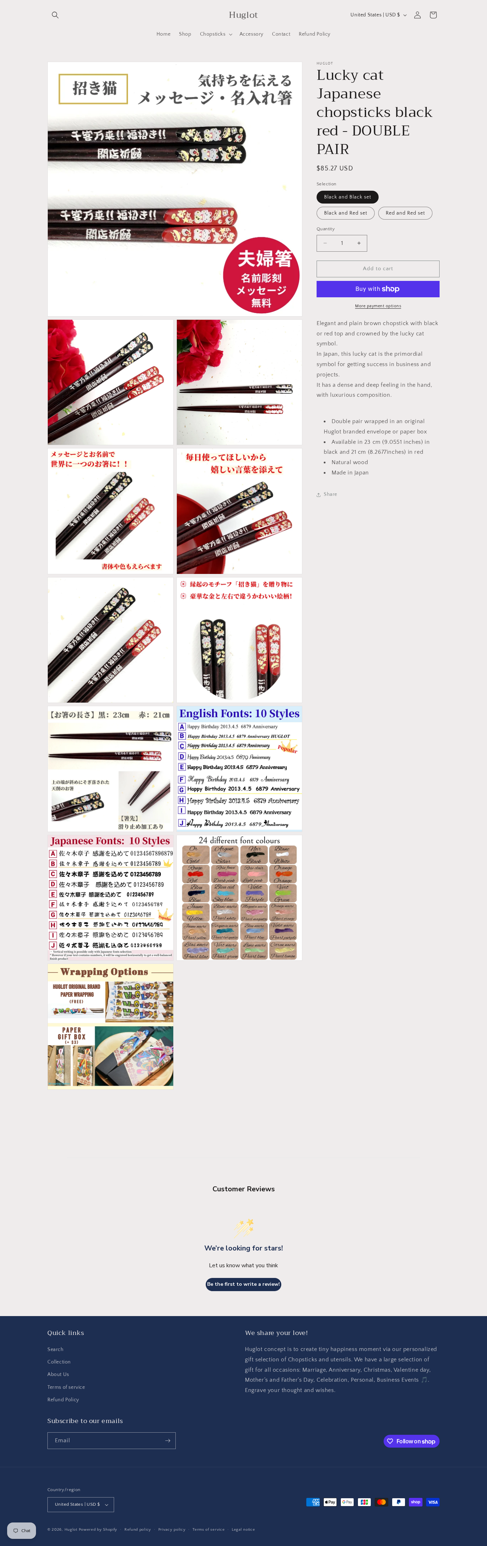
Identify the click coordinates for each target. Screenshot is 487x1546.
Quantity (326, 228)
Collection (59, 1362)
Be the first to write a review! (243, 1284)
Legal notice (243, 1529)
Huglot (71, 1529)
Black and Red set (345, 213)
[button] (55, 15)
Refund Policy (63, 1400)
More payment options (378, 306)
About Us (58, 1374)
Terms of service (66, 1387)
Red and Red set (405, 213)
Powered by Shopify (98, 1529)
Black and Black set (347, 197)
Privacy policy (172, 1529)
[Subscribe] (167, 1440)
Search (55, 1349)
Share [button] (330, 494)
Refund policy (137, 1529)
